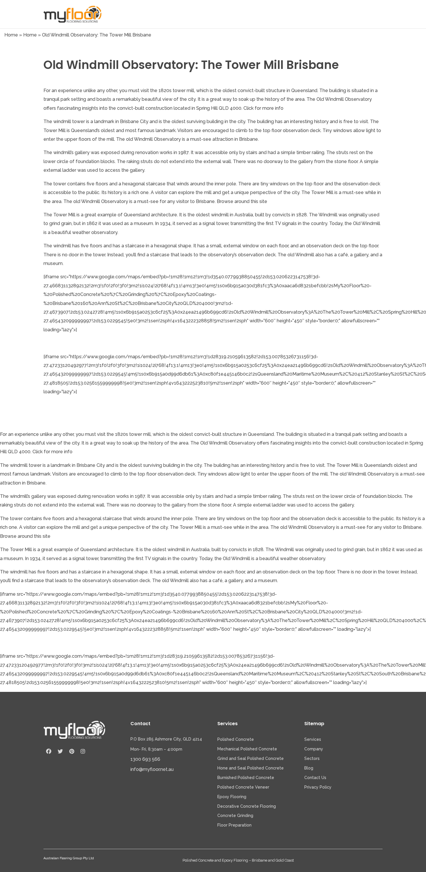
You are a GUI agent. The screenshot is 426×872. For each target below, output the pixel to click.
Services (312, 739)
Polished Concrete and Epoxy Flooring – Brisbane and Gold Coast (238, 860)
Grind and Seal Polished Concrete (250, 758)
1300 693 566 (145, 759)
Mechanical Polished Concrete (247, 749)
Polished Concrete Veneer (243, 787)
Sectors (312, 758)
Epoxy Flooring (231, 796)
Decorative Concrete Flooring (246, 806)
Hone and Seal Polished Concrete (250, 768)
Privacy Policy (318, 787)
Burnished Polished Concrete (245, 777)
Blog (308, 768)
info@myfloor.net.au (152, 769)
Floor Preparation (234, 825)
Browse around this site (242, 201)
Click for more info (263, 108)
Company (313, 749)
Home (11, 35)
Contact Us (315, 777)
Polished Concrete (235, 739)
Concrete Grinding (235, 815)
